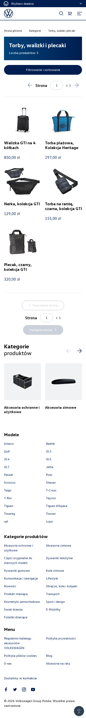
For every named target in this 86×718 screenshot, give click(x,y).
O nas (8, 663)
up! (6, 521)
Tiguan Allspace (56, 506)
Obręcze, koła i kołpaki (61, 586)
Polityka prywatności (61, 638)
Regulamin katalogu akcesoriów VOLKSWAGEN (17, 643)
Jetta (49, 467)
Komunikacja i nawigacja (21, 578)
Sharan (51, 482)
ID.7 (6, 467)
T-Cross (51, 490)
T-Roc (8, 498)
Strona (41, 85)
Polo (49, 475)
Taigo (7, 490)
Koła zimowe (55, 571)
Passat (8, 475)
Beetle (50, 444)
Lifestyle (52, 578)
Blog (49, 656)
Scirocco (9, 482)
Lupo (49, 521)
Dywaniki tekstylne (59, 558)
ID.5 (48, 459)
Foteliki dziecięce (15, 617)
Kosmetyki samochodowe (22, 602)
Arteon (9, 444)
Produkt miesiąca (16, 594)
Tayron (51, 498)
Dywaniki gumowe (17, 571)
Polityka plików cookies (20, 656)
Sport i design (55, 602)
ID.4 (6, 459)
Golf (7, 451)
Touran (51, 514)
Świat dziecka (13, 609)
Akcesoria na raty (58, 663)
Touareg (9, 514)
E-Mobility (53, 609)
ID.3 (48, 451)
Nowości (10, 586)
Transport (53, 594)
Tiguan (8, 506)
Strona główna (13, 30)
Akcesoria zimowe (58, 545)
